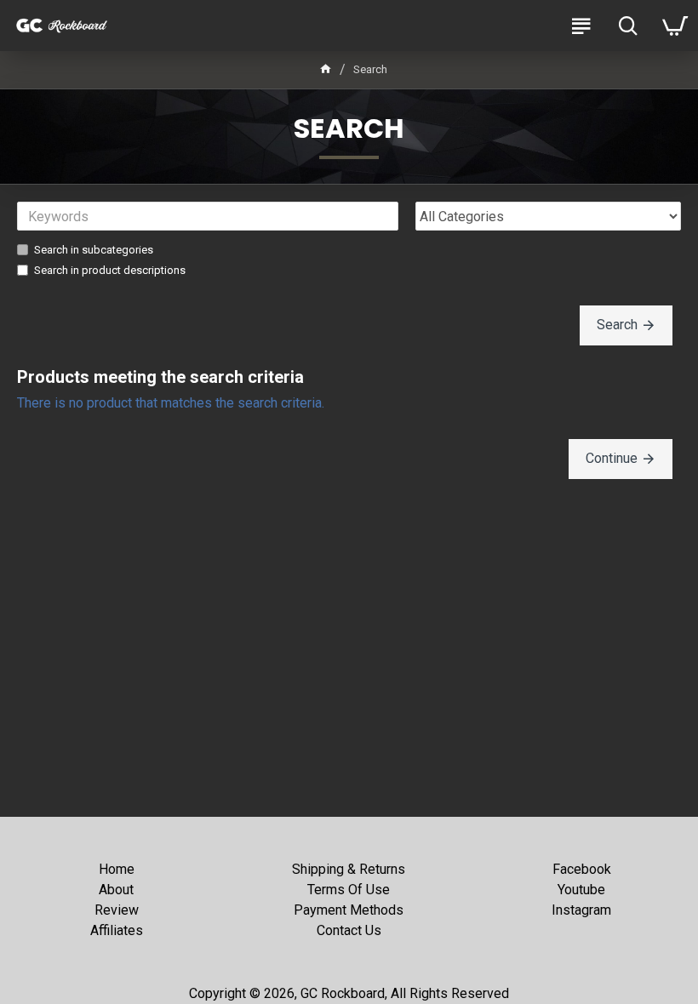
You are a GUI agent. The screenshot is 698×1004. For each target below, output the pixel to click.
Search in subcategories (93, 249)
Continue (612, 458)
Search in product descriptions (110, 270)
